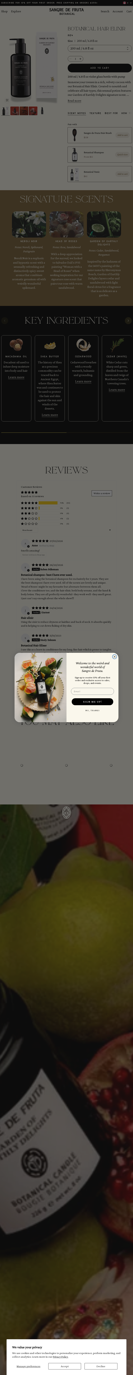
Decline (100, 1366)
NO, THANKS (93, 710)
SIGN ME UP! (92, 701)
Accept (65, 1366)
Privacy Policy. (60, 1356)
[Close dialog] (114, 657)
